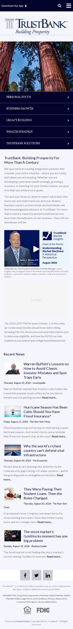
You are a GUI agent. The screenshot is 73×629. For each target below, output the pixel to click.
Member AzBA (62, 595)
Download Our (12, 5)
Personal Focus (18, 97)
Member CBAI (47, 595)
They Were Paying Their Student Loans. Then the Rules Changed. (43, 493)
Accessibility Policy (48, 602)
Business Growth (19, 109)
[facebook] (25, 575)
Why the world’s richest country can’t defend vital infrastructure (44, 450)
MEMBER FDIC (10, 595)
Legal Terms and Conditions (34, 598)
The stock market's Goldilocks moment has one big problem (46, 536)
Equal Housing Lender (28, 595)
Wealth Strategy (19, 132)
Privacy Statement (57, 598)
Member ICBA (13, 598)
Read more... (49, 397)
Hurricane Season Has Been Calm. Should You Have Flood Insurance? (46, 411)
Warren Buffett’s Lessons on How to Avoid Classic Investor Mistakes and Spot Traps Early (46, 370)
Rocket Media (22, 621)
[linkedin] (48, 575)
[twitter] (36, 575)
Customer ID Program (26, 602)
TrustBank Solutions (23, 143)
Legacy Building (19, 120)
